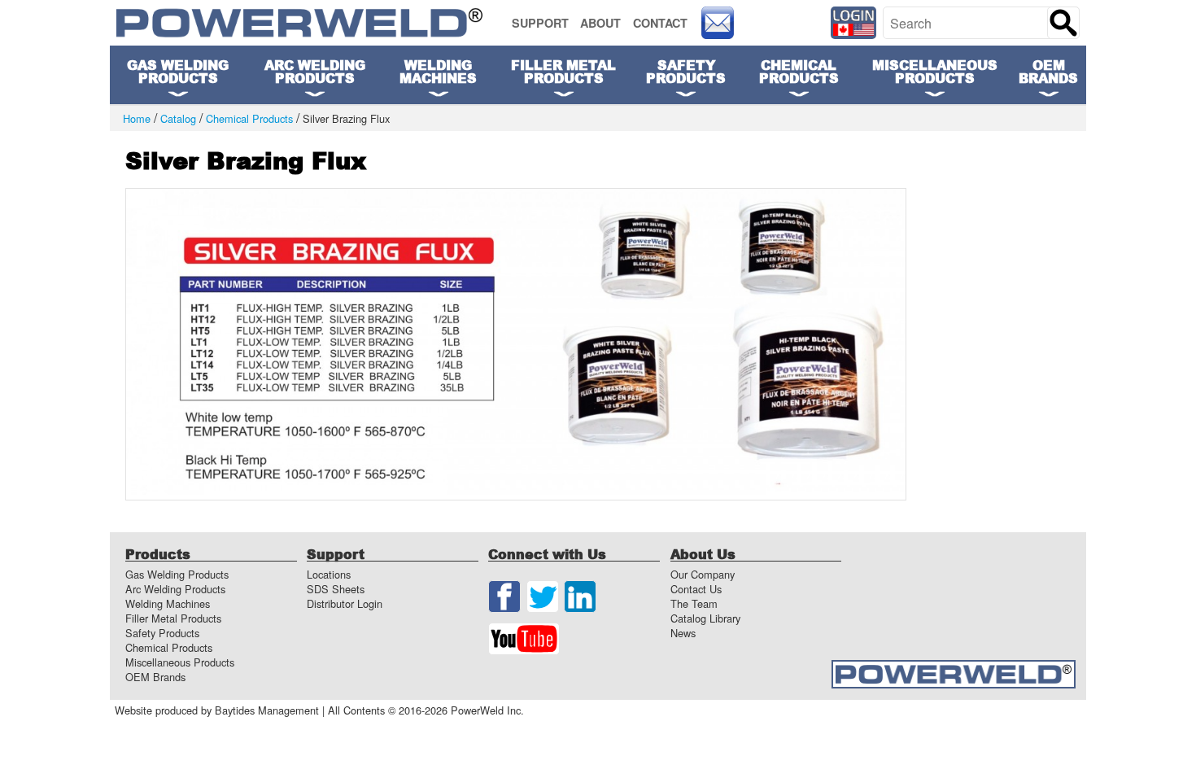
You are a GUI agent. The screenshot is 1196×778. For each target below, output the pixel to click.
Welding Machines (438, 71)
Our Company (702, 574)
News (683, 632)
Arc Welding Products (175, 589)
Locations (329, 574)
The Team (694, 603)
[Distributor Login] (854, 23)
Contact (660, 23)
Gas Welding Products (177, 574)
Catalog (178, 119)
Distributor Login (344, 603)
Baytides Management (267, 710)
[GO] (1063, 23)
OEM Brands (1048, 71)
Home (137, 119)
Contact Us (696, 589)
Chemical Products (249, 119)
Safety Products (162, 632)
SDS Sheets (335, 589)
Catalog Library (705, 618)
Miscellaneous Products (179, 662)
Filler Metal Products (173, 618)
